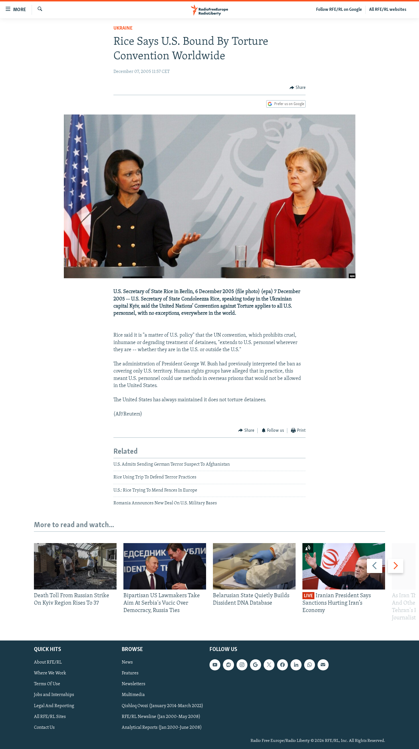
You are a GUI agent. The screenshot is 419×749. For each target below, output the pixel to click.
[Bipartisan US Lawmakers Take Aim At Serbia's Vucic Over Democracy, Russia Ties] (164, 566)
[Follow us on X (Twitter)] (269, 664)
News (127, 662)
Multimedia (133, 695)
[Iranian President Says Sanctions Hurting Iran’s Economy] (343, 566)
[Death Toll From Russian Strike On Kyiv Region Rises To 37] (75, 566)
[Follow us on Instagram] (242, 664)
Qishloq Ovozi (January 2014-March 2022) (162, 705)
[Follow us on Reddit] (228, 664)
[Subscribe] (323, 664)
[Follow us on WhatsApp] (309, 664)
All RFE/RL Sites (50, 716)
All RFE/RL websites (387, 9)
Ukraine (123, 28)
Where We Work (50, 673)
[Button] (298, 87)
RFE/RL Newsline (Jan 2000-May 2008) (161, 716)
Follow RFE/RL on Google (339, 9)
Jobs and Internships (54, 695)
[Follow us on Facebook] (282, 664)
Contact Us (44, 727)
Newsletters (133, 684)
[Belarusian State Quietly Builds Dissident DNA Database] (254, 566)
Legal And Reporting (54, 705)
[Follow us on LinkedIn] (295, 664)
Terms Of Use (47, 684)
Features (130, 673)
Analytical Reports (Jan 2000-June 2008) (162, 727)
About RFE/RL (48, 662)
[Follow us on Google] (255, 664)
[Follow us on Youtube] (215, 664)
